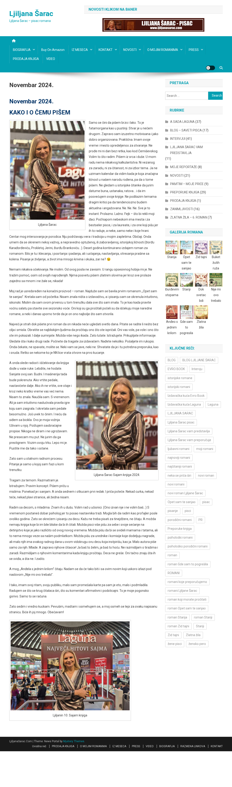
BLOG (172, 360)
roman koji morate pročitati (187, 599)
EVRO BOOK (176, 369)
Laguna (213, 404)
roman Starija (177, 617)
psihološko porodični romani (188, 546)
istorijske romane (180, 378)
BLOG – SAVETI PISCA (186, 130)
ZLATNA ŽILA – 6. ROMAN (188, 217)
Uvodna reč (39, 746)
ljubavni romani (178, 449)
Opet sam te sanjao (182, 502)
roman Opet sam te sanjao (187, 608)
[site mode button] (210, 68)
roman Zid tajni (178, 626)
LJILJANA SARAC (180, 413)
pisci (188, 511)
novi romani (176, 484)
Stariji (200, 626)
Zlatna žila (193, 635)
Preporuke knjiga (180, 528)
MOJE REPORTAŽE (183, 167)
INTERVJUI (177, 138)
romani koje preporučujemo (187, 582)
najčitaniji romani (180, 466)
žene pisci (175, 644)
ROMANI (174, 573)
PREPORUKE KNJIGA (184, 192)
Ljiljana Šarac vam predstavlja (189, 431)
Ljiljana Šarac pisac (181, 422)
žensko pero (197, 644)
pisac (206, 502)
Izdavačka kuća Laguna (184, 404)
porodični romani (180, 520)
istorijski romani (179, 387)
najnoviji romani (179, 457)
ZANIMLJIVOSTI (181, 209)
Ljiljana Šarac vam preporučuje (189, 440)
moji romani (204, 449)
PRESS (194, 50)
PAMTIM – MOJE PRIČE (187, 184)
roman (172, 555)
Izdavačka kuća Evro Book (186, 395)
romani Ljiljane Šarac (182, 590)
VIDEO (50, 59)
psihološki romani (180, 537)
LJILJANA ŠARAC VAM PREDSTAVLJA (186, 150)
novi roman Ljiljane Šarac (185, 493)
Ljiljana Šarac (31, 13)
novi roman (206, 475)
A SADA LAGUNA (182, 122)
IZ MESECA (80, 50)
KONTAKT (106, 50)
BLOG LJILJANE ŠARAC (199, 360)
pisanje (173, 511)
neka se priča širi (179, 475)
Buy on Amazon (53, 50)
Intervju (197, 369)
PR (200, 520)
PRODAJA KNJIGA (26, 59)
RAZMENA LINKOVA (192, 746)
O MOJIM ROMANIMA (162, 50)
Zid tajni (173, 635)
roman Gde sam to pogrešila (188, 564)
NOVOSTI (130, 50)
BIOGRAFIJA (22, 50)
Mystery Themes (73, 741)
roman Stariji (203, 617)
